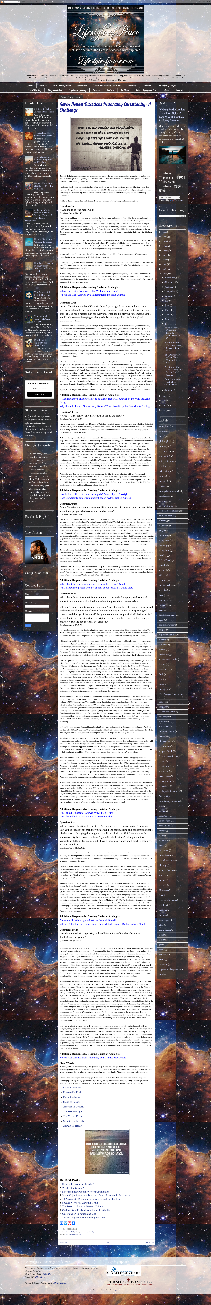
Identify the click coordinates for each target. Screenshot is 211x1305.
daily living (164, 471)
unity (161, 974)
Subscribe (39, 394)
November (170, 282)
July (167, 301)
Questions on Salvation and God (79, 1213)
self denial (163, 850)
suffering (163, 644)
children (163, 905)
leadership (164, 654)
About (166, 90)
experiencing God (167, 635)
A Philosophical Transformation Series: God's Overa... (173, 371)
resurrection (164, 821)
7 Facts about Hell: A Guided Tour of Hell (44, 134)
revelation (163, 669)
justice (162, 875)
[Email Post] (63, 1229)
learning (163, 545)
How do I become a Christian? (108, 85)
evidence (163, 910)
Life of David (165, 560)
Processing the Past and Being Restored (85, 1217)
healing (162, 721)
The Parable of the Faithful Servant (42, 294)
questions (163, 689)
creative (162, 580)
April (168, 315)
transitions (164, 786)
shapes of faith (166, 751)
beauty (162, 595)
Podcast (110, 90)
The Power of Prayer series (171, 694)
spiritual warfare (166, 625)
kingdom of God (166, 731)
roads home (164, 746)
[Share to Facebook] (74, 1229)
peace (161, 684)
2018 (165, 269)
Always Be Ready (72, 1125)
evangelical (164, 540)
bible (72, 1232)
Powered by (34, 401)
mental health (165, 585)
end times (163, 716)
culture (77, 1232)
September (170, 291)
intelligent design (167, 615)
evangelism (164, 550)
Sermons (96, 90)
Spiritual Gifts (165, 895)
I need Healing (34, 90)
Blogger (115, 1290)
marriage (163, 736)
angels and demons (168, 900)
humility (163, 840)
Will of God (164, 796)
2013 (165, 410)
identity (162, 865)
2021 (165, 255)
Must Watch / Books (62, 85)
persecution (164, 776)
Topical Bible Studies (169, 511)
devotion (163, 501)
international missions (169, 801)
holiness (163, 525)
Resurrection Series (168, 756)
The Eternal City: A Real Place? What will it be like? (173, 359)
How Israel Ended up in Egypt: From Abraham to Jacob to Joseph (43, 267)
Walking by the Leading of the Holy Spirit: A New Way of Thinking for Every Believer (172, 115)
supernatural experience (170, 969)
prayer (162, 530)
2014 (165, 405)
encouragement (166, 506)
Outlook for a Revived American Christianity (86, 1210)
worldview (164, 771)
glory (161, 925)
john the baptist (166, 870)
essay (161, 620)
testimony (163, 600)
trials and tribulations (169, 791)
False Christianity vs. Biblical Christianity (173, 382)
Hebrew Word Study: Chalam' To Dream (44, 241)
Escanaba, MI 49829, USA (73, 1234)
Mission (43, 85)
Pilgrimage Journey (77, 90)
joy (160, 945)
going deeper (165, 930)
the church (164, 451)
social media (164, 826)
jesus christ (83, 1232)
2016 (165, 396)
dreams (162, 831)
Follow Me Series (167, 712)
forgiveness (164, 920)
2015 (165, 400)
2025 (165, 236)
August (168, 296)
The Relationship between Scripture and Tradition (42, 160)
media (162, 845)
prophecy (163, 707)
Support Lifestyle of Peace (146, 90)
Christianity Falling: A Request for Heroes (44, 111)
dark (161, 610)
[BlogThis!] (70, 1229)
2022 (165, 250)
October (169, 287)
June (167, 305)
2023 (165, 246)
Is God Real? (82, 85)
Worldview (132, 85)
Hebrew (162, 639)
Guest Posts (164, 855)
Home (30, 85)
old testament (165, 741)
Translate (178, 200)
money (162, 880)
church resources (167, 860)
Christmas (164, 890)
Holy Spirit (164, 726)
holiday (162, 555)
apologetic (67, 1232)
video (161, 575)
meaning (163, 446)
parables (163, 565)
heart (161, 935)
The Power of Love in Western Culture (82, 1206)
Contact (179, 90)
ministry (163, 481)
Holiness (147, 85)
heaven (162, 649)
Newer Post (63, 1242)
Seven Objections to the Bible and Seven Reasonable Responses (96, 1195)
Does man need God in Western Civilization (85, 1191)
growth (162, 476)
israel (161, 940)
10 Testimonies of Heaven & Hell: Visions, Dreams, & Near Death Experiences (39, 215)
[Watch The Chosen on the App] (38, 563)
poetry (162, 811)
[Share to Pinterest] (76, 1229)
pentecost (163, 954)
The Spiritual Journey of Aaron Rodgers (42, 319)
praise (161, 702)
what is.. (163, 590)
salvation (163, 964)
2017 (165, 273)
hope (161, 835)
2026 (165, 232)
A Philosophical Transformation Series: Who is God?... (173, 346)
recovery (163, 885)
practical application (168, 491)
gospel (162, 630)
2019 (165, 264)
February (169, 324)
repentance (164, 816)
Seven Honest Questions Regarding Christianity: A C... (172, 333)
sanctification (165, 781)
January (169, 390)
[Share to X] (72, 1229)
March (168, 319)
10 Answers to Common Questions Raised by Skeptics (91, 1199)
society (162, 486)
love (161, 679)
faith (161, 674)
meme (162, 949)
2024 (165, 241)
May (167, 310)
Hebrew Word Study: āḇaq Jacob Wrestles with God (44, 186)
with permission (60, 1283)
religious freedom (167, 766)
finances (163, 915)
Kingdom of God (55, 90)
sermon (162, 431)
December (170, 277)
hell (161, 806)
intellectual (164, 496)
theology (163, 466)
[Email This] (68, 1229)
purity (162, 959)
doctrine (163, 535)
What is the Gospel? (73, 1188)
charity (162, 761)
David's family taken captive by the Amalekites (43, 343)
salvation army (165, 516)
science (97, 1232)
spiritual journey (166, 461)
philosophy (90, 1232)
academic (163, 605)
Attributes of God (167, 659)
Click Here (48, 1274)
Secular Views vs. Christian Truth (80, 1202)
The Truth (125, 90)
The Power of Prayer (167, 85)
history (162, 664)
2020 (165, 260)
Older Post (150, 1242)
